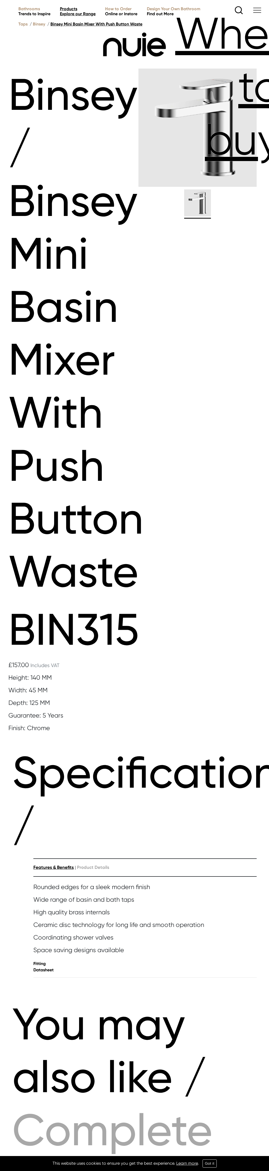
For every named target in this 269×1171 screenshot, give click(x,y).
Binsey (39, 24)
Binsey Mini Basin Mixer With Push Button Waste (96, 24)
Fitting (39, 963)
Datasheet (43, 969)
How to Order (121, 11)
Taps (23, 24)
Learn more (187, 1163)
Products (78, 11)
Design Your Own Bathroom (173, 11)
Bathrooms (34, 11)
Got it (209, 1163)
